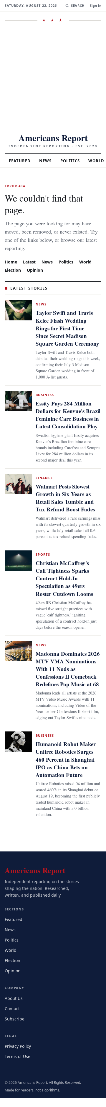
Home (11, 249)
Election (13, 258)
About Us (14, 1007)
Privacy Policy (19, 1054)
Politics (75, 160)
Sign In (95, 6)
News (49, 160)
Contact (13, 1017)
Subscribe (15, 1027)
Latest (30, 249)
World (88, 249)
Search (77, 6)
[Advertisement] (53, 78)
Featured (21, 160)
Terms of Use (18, 1065)
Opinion (36, 258)
